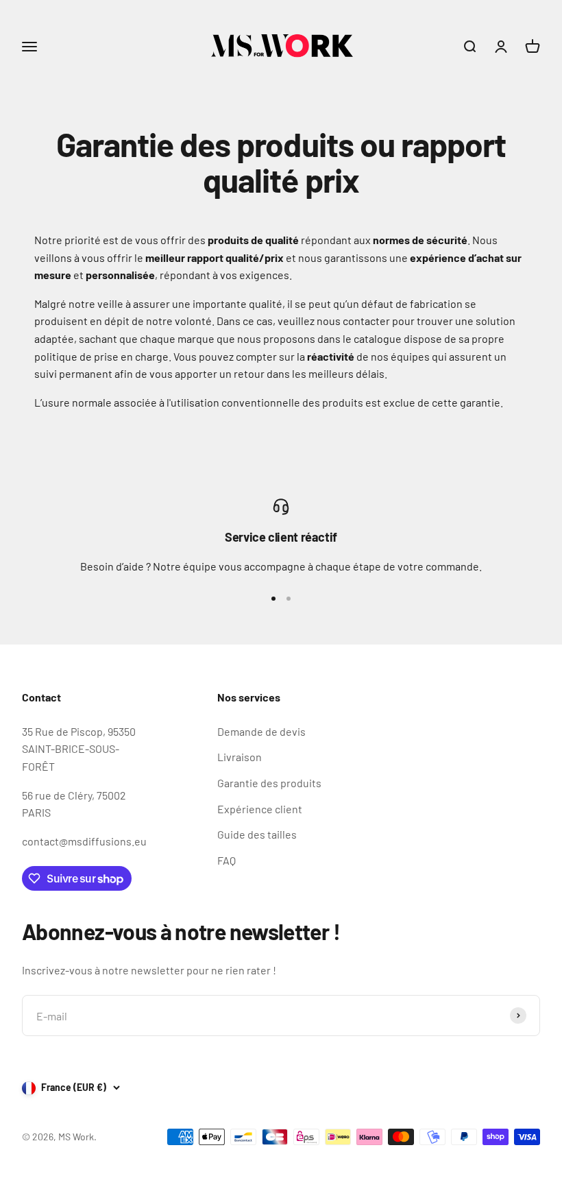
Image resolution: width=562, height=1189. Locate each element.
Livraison (239, 756)
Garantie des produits (269, 782)
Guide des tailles (257, 834)
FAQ (226, 860)
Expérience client (259, 808)
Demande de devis (261, 731)
